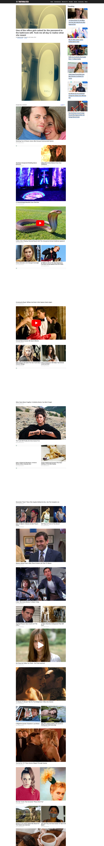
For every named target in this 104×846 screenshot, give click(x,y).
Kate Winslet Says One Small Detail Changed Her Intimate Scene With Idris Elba (77, 95)
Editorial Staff (20, 37)
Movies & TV (65, 1)
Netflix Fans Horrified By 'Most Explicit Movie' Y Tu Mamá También (77, 58)
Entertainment (57, 1)
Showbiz (71, 1)
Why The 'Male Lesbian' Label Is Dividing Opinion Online (76, 40)
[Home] (23, 2)
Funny (25, 37)
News (52, 1)
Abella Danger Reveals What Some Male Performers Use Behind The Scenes (76, 76)
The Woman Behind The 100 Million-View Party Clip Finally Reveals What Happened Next (77, 22)
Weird (86, 1)
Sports (75, 1)
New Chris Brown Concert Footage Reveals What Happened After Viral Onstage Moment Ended (76, 114)
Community (81, 1)
